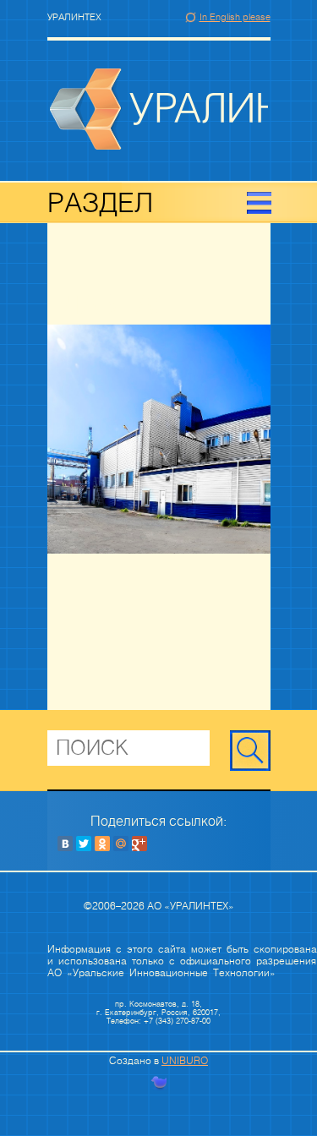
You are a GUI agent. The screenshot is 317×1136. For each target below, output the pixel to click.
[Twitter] (83, 843)
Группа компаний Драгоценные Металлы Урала (159, 109)
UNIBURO (184, 1061)
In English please (235, 17)
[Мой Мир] (120, 843)
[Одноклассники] (102, 843)
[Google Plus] (139, 843)
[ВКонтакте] (65, 843)
